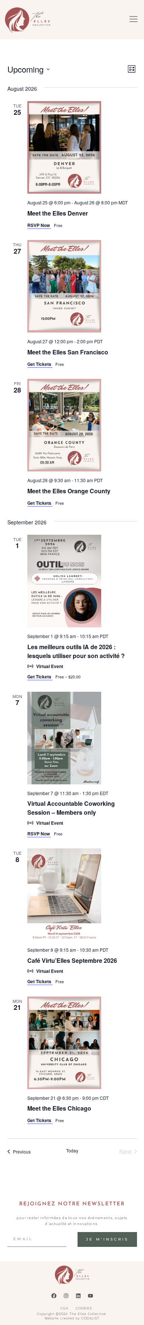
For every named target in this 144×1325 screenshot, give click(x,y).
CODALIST (90, 1318)
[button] (134, 19)
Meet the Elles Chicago (59, 1108)
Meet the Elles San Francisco (67, 352)
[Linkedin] (78, 1296)
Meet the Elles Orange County (68, 491)
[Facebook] (54, 1296)
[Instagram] (66, 1296)
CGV (64, 1308)
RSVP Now (39, 225)
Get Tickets (39, 364)
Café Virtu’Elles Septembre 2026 (72, 960)
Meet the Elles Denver (57, 213)
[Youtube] (90, 1296)
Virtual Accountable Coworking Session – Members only (71, 808)
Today (72, 1151)
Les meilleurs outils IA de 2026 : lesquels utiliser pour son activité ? (76, 651)
